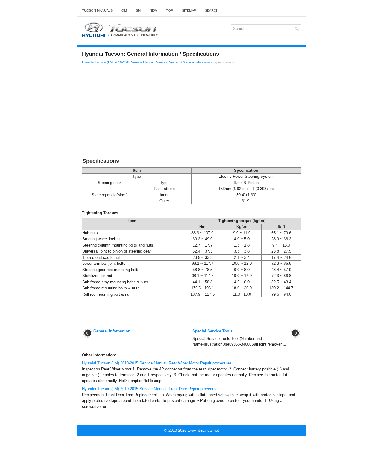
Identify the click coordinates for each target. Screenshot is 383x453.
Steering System (168, 62)
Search (211, 10)
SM (138, 10)
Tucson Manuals (97, 10)
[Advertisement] (191, 112)
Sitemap (189, 10)
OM (124, 10)
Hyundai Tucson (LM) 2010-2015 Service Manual (117, 62)
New (153, 10)
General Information (197, 62)
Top (169, 10)
